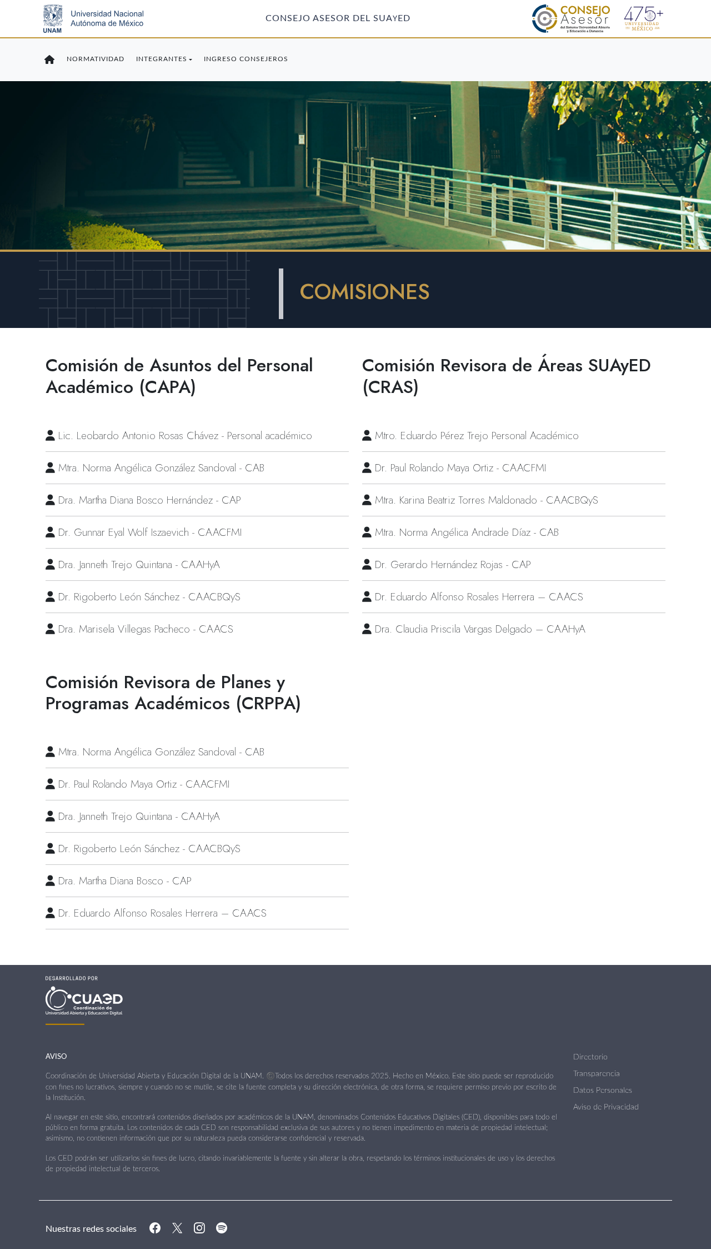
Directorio (590, 1057)
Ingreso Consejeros (246, 59)
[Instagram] (199, 1229)
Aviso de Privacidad (606, 1107)
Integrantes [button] (161, 59)
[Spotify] (222, 1229)
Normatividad (95, 59)
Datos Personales (602, 1090)
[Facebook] (155, 1229)
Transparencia (596, 1074)
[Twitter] (177, 1229)
